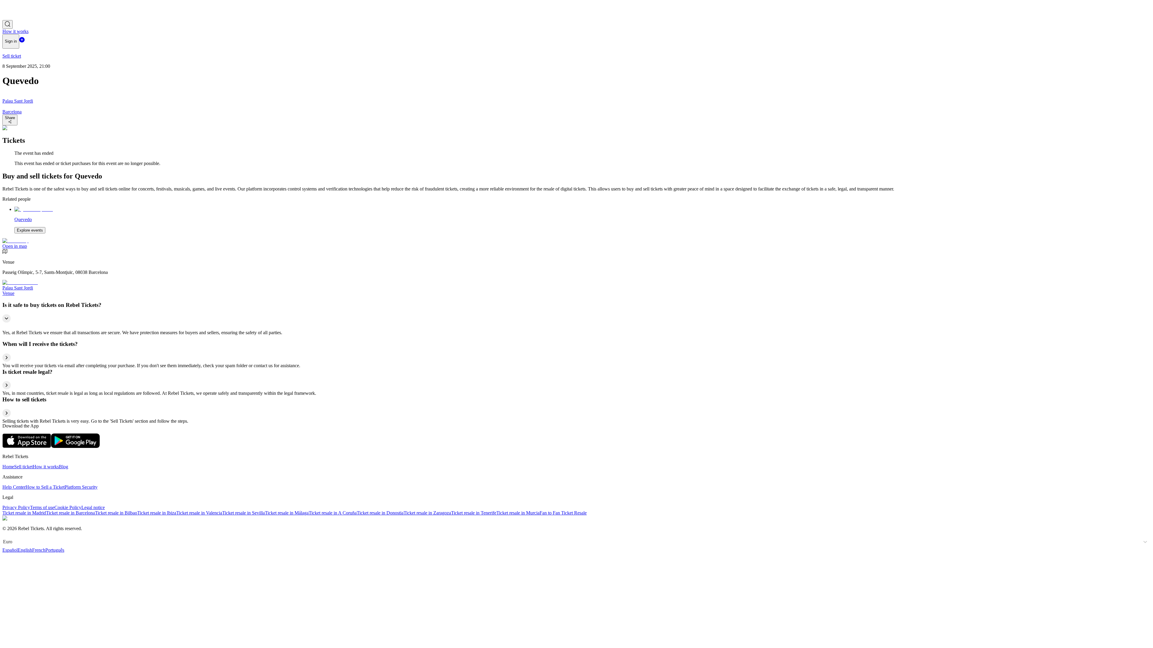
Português (54, 550)
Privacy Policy (16, 507)
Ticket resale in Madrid (24, 512)
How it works (46, 466)
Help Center (14, 487)
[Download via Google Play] (75, 446)
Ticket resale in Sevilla (243, 512)
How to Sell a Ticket (45, 487)
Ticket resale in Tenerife (473, 512)
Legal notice (93, 507)
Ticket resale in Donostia (380, 512)
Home (8, 466)
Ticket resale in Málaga (287, 512)
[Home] (18, 17)
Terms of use (42, 507)
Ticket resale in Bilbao (116, 512)
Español (10, 550)
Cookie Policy (67, 507)
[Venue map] (15, 240)
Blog (63, 466)
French (38, 550)
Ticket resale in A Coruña (333, 512)
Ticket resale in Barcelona (70, 512)
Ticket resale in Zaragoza (427, 512)
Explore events (30, 230)
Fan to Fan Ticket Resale (563, 512)
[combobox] (3, 541)
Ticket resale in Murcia (518, 512)
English (25, 550)
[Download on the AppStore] (26, 446)
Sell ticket (23, 466)
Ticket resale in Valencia (199, 512)
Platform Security (81, 487)
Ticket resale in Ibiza (156, 512)
